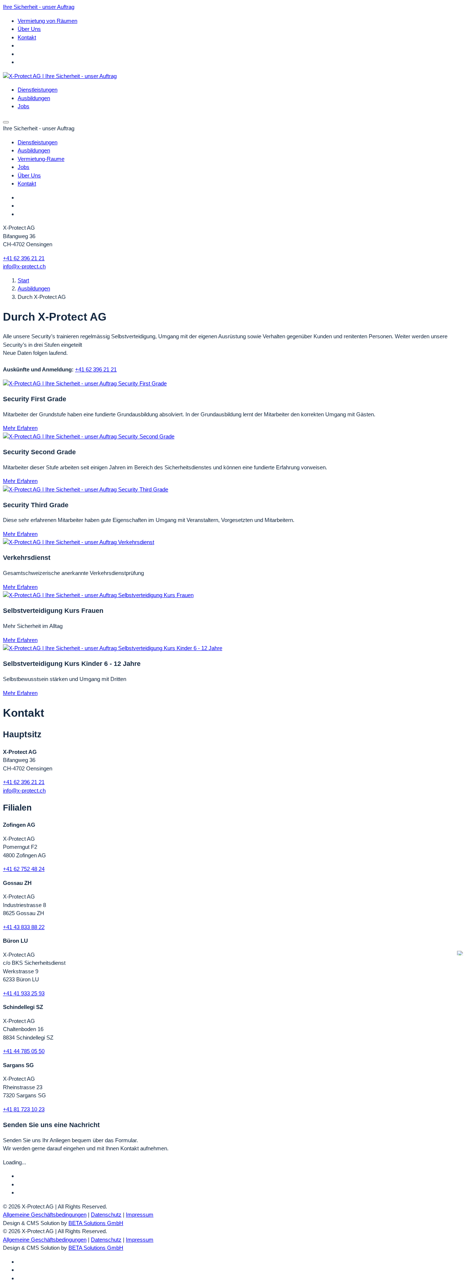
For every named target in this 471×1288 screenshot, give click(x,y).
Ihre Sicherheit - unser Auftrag (38, 7)
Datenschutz (106, 1214)
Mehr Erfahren (20, 428)
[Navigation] (6, 122)
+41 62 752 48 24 (24, 869)
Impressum (139, 1214)
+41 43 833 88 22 (24, 927)
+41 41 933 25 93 (24, 993)
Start (23, 280)
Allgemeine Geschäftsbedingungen (44, 1214)
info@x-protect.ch (24, 266)
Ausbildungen (34, 288)
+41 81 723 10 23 (24, 1109)
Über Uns (29, 29)
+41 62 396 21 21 (24, 258)
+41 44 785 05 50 (24, 1051)
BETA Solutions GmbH (95, 1223)
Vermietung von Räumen (47, 21)
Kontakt (27, 37)
